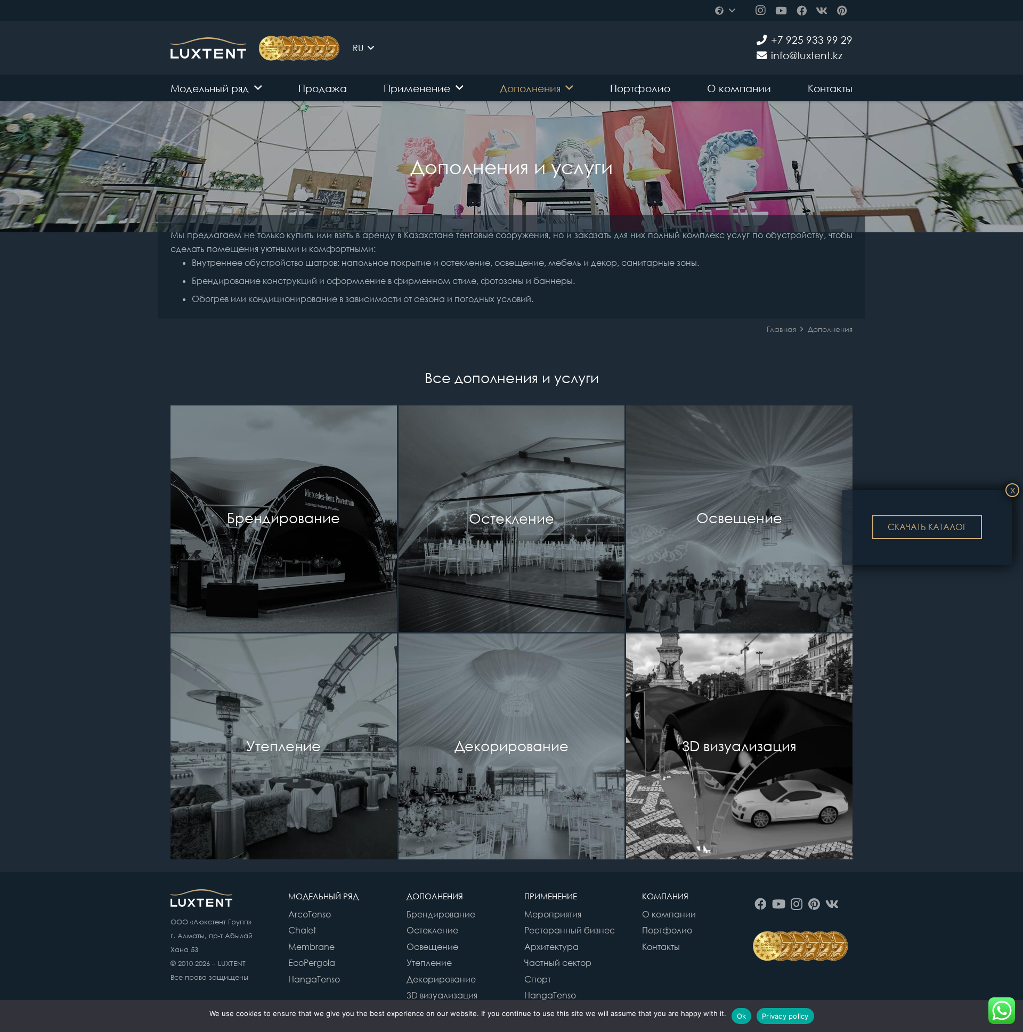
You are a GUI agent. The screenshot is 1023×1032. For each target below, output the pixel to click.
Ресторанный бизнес (569, 930)
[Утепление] (283, 746)
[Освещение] (739, 518)
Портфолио (667, 930)
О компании (669, 914)
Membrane (311, 946)
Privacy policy (785, 1016)
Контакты (661, 946)
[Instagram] (760, 11)
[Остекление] (512, 518)
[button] (724, 10)
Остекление (432, 930)
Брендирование (441, 914)
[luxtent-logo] (208, 48)
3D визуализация (442, 995)
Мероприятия (552, 914)
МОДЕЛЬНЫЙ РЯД (323, 896)
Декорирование (441, 979)
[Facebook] (801, 11)
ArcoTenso (309, 914)
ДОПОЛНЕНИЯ (435, 896)
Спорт (537, 979)
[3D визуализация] (739, 746)
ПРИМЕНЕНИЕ (550, 896)
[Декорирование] (512, 746)
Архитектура (551, 946)
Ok (741, 1016)
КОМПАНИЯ (665, 896)
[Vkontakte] (821, 11)
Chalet (302, 930)
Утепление (429, 962)
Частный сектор (557, 962)
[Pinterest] (842, 11)
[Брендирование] (283, 518)
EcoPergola (311, 962)
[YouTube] (780, 11)
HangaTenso (314, 979)
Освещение (432, 946)
